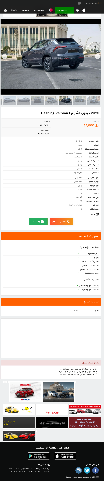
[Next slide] (4, 56)
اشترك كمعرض (27, 468)
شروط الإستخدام (26, 471)
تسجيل (25, 10)
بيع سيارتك (62, 10)
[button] (80, 3)
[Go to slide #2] (79, 100)
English (14, 10)
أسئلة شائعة (14, 468)
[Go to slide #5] (37, 100)
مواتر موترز (45, 124)
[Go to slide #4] (51, 100)
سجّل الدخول (38, 10)
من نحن (38, 468)
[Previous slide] (97, 56)
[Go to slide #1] (93, 100)
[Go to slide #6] (23, 100)
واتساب (36, 221)
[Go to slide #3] (65, 100)
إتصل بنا (14, 471)
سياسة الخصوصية (42, 471)
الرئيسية (46, 468)
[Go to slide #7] (9, 100)
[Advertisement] (51, 338)
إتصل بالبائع (59, 221)
